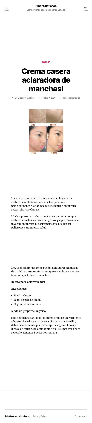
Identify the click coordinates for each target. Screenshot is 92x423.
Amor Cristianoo (46, 6)
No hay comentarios (71, 98)
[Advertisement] (46, 33)
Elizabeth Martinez (26, 98)
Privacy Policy (40, 416)
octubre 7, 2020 (48, 98)
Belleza (46, 62)
